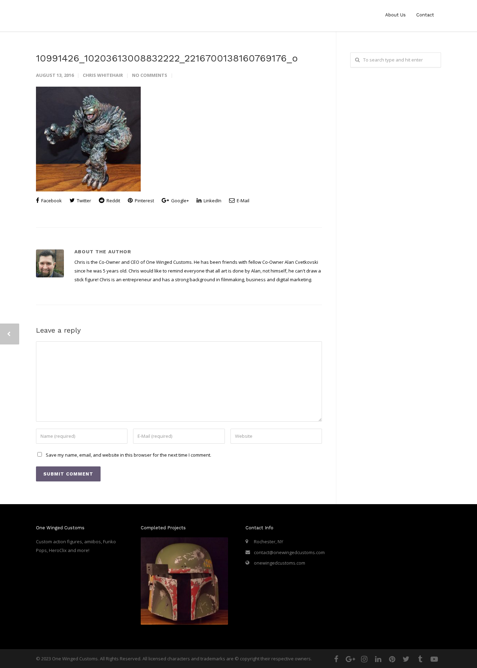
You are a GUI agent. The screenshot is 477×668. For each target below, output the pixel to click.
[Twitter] (406, 659)
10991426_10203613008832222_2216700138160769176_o (167, 58)
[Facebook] (336, 659)
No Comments (149, 75)
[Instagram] (364, 659)
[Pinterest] (392, 659)
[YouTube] (434, 659)
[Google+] (350, 659)
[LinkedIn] (378, 659)
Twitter (83, 200)
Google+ (179, 200)
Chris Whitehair (103, 75)
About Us (395, 14)
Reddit (112, 200)
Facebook (51, 200)
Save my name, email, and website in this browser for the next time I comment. (128, 455)
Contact (425, 14)
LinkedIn (212, 200)
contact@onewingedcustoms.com (289, 552)
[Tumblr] (420, 659)
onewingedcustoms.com (279, 563)
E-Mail (242, 200)
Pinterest (144, 200)
